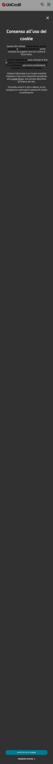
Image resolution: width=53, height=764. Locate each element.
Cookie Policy (17, 79)
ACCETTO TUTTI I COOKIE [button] (26, 752)
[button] (47, 18)
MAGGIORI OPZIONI (25, 759)
